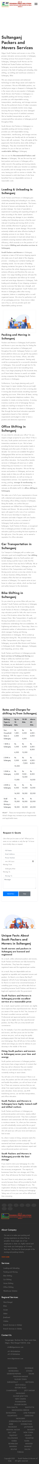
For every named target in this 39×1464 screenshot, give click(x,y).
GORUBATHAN (26, 1424)
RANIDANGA (14, 1371)
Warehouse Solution (10, 1291)
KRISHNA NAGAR (13, 1430)
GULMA (31, 1374)
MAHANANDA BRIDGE (20, 1410)
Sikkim (5, 1313)
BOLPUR (14, 1449)
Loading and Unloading (11, 1268)
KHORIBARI (29, 1368)
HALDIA (27, 1449)
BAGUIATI (31, 1430)
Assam (5, 1310)
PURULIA (20, 1452)
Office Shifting (8, 1287)
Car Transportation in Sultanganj (17, 546)
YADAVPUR (29, 1438)
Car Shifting (7, 1279)
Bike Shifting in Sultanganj (12, 595)
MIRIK (11, 1424)
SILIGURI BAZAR (20, 1404)
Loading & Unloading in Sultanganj (17, 191)
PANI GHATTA (12, 1407)
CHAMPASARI (11, 1390)
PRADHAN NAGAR (20, 1376)
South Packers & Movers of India (23, 1459)
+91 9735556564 (14, 1354)
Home (12, 25)
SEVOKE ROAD (20, 1388)
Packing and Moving (10, 1272)
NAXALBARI (20, 1393)
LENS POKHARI (29, 1413)
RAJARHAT (13, 1435)
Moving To (6, 872)
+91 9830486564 (14, 1351)
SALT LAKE (12, 1432)
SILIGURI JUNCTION (20, 1396)
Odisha (5, 1321)
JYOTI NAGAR (29, 1390)
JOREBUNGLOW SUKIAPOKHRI (20, 1421)
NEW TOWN (28, 1432)
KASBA (14, 1441)
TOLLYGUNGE (13, 1438)
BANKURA (13, 1446)
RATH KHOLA (20, 1385)
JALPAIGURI (28, 1427)
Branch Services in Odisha (12, 1329)
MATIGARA (30, 1382)
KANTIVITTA (29, 1407)
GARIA (26, 1441)
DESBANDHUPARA (14, 1374)
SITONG (29, 1371)
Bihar (18, 25)
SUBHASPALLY (12, 1382)
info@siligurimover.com (15, 1347)
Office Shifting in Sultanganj (14, 428)
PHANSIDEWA (20, 1402)
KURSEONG (29, 1416)
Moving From (7, 864)
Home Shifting (8, 1283)
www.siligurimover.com (15, 1358)
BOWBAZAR (13, 1444)
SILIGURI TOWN (20, 1379)
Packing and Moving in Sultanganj (16, 336)
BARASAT (28, 1446)
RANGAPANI (11, 1413)
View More (6, 1257)
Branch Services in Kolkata (12, 1325)
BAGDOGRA (12, 1368)
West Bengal (7, 1302)
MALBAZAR (12, 1427)
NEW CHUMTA (20, 1399)
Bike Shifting (7, 1276)
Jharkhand (6, 1317)
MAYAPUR (28, 1444)
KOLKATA (28, 1435)
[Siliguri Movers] (17, 4)
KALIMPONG (12, 1416)
